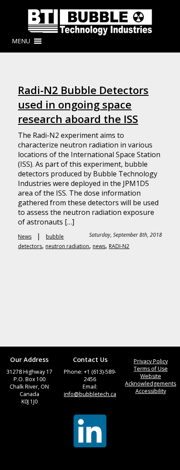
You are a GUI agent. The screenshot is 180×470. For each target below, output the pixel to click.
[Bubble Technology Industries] (90, 22)
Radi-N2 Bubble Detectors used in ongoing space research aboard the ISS (83, 104)
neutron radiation (67, 246)
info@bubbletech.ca (90, 394)
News (24, 236)
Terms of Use (151, 368)
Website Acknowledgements (150, 379)
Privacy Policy (151, 361)
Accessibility (150, 391)
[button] (21, 41)
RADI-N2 (119, 246)
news (99, 246)
